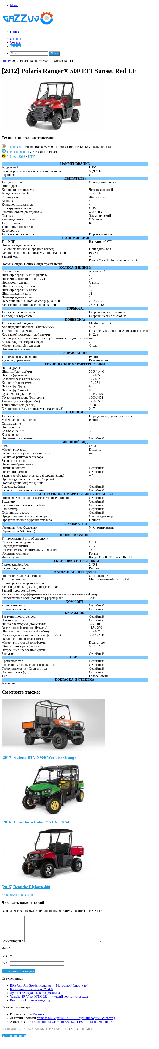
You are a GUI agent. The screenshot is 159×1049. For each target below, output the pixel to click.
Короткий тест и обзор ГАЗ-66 (31, 989)
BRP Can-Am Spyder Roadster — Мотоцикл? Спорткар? (49, 985)
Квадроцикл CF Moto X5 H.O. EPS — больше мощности (73, 1021)
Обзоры (15, 38)
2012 (21, 156)
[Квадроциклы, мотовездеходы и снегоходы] (31, 24)
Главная (38, 1014)
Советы (15, 42)
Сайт (5, 963)
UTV (31, 156)
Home (6, 60)
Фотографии (15, 146)
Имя (6, 948)
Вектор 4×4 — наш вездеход (30, 1000)
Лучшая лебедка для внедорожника (35, 993)
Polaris (11, 156)
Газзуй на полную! (78, 1028)
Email (7, 955)
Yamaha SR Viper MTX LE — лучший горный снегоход (49, 996)
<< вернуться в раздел (17, 894)
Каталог (15, 46)
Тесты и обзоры (18, 151)
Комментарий (13, 941)
